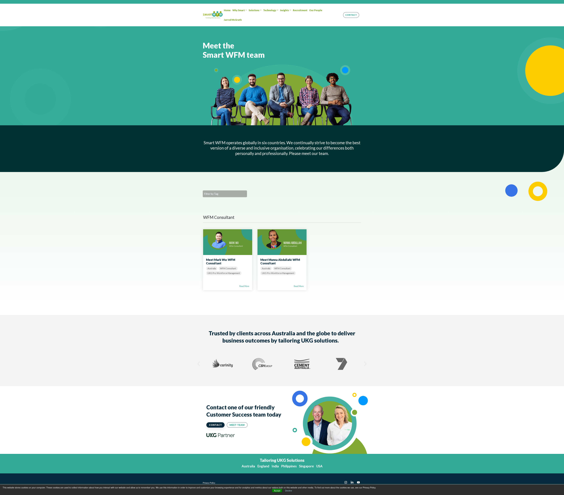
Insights (284, 10)
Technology (269, 10)
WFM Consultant (228, 268)
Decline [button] (288, 490)
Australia (212, 268)
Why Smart (238, 10)
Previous (200, 364)
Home (227, 10)
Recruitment (300, 10)
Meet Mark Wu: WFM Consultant (220, 261)
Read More (244, 286)
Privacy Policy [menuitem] (209, 482)
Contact (351, 15)
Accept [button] (277, 490)
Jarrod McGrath (233, 19)
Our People (315, 10)
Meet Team (237, 424)
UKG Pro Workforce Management (224, 273)
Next (364, 364)
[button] (346, 482)
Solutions (254, 10)
